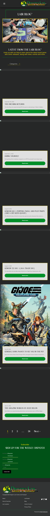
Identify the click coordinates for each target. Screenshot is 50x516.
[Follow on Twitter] (41, 498)
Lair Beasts (27, 498)
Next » (37, 431)
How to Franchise (6, 501)
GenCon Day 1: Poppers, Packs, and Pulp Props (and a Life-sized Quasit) (25, 212)
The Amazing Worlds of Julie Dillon (21, 408)
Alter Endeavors (44, 511)
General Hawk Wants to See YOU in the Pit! (24, 352)
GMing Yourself (12, 156)
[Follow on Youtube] (45, 498)
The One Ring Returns (14, 104)
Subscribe (7, 471)
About (3, 498)
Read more (25, 111)
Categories (13, 64)
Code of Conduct (28, 504)
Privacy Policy (27, 507)
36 (29, 431)
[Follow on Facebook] (43, 498)
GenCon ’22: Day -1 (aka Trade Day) (20, 268)
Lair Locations (5, 504)
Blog (25, 501)
